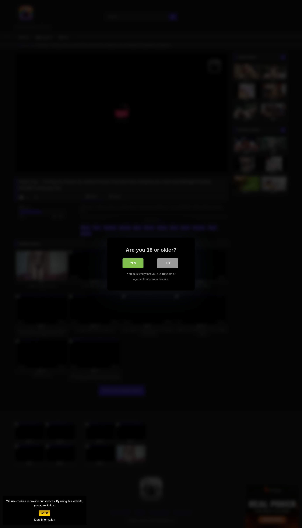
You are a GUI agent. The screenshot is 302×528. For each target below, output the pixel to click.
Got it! (45, 513)
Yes (133, 263)
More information (44, 519)
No (168, 263)
